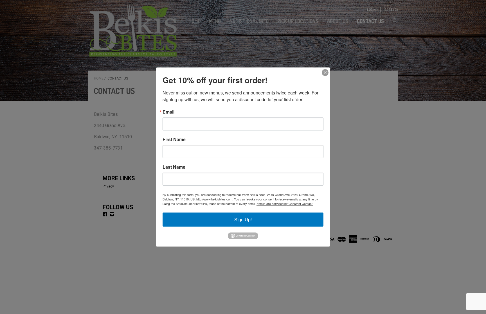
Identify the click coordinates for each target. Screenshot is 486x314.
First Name (174, 139)
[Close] (325, 72)
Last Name (174, 167)
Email (168, 112)
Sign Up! (243, 219)
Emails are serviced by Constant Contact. (284, 203)
